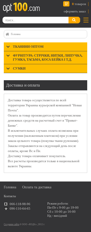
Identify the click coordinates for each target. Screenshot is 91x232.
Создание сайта (11, 224)
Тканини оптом (28, 46)
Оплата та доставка (36, 187)
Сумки (19, 68)
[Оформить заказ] (10, 8)
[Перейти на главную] (21, 7)
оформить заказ (75, 11)
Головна (15, 34)
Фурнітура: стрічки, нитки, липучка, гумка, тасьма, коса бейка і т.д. (47, 57)
